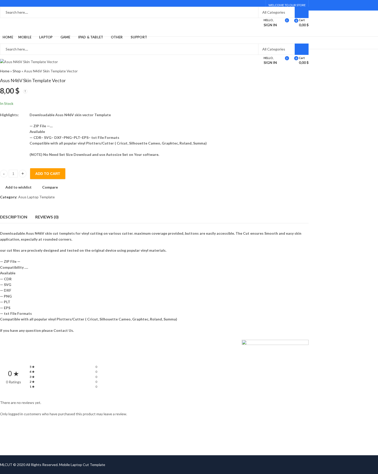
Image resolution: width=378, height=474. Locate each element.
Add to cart (47, 174)
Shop (17, 71)
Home (5, 71)
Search (302, 12)
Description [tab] (13, 216)
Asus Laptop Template (36, 197)
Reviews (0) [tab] (47, 216)
